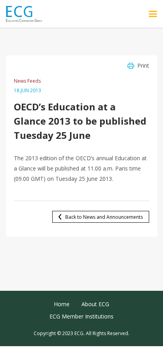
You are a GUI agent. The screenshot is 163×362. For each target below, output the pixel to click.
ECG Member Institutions (81, 316)
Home (62, 304)
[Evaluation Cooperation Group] (27, 14)
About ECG (95, 304)
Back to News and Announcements (104, 217)
